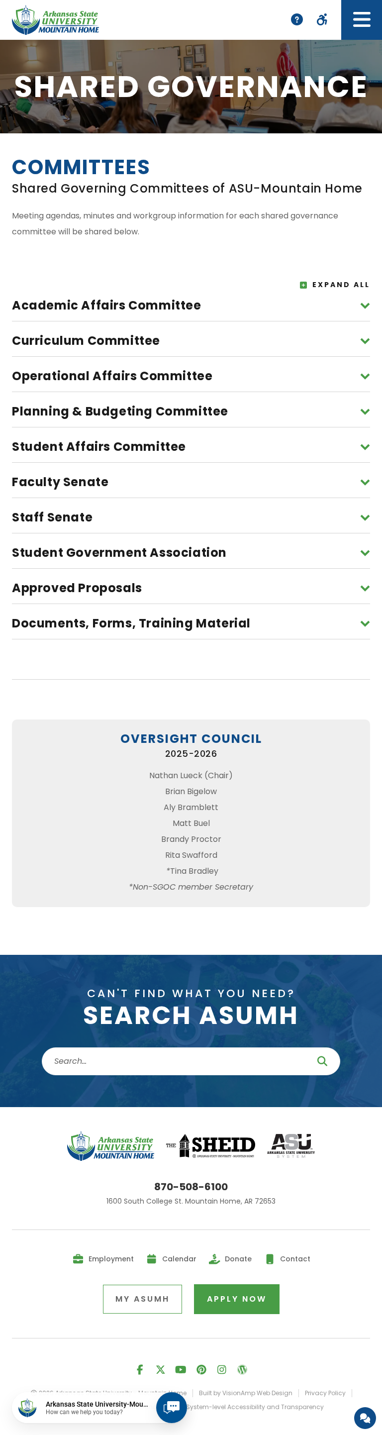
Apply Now (237, 1299)
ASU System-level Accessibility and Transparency (248, 1407)
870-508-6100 (191, 1187)
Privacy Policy (325, 1393)
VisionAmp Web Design (257, 1393)
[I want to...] (297, 20)
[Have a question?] (365, 1418)
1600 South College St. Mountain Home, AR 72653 (191, 1201)
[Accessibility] (322, 20)
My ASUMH (142, 1299)
